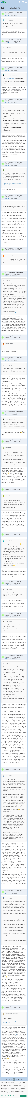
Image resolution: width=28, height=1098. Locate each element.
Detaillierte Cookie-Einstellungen (9, 1095)
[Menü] (26, 1)
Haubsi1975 (7, 15)
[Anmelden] (22, 2)
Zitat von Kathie (8, 589)
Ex (16, 1034)
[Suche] (19, 1)
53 (18, 1079)
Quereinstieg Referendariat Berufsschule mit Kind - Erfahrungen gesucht (14, 13)
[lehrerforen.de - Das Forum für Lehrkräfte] (3, 1)
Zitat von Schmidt (9, 256)
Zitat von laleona (9, 20)
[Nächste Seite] (21, 1079)
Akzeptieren (23, 1095)
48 (14, 1079)
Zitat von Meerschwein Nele (11, 75)
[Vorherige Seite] (7, 1079)
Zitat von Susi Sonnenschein (11, 1013)
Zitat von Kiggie (8, 447)
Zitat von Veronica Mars (10, 170)
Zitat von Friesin (8, 540)
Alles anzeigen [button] (14, 373)
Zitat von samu (8, 47)
